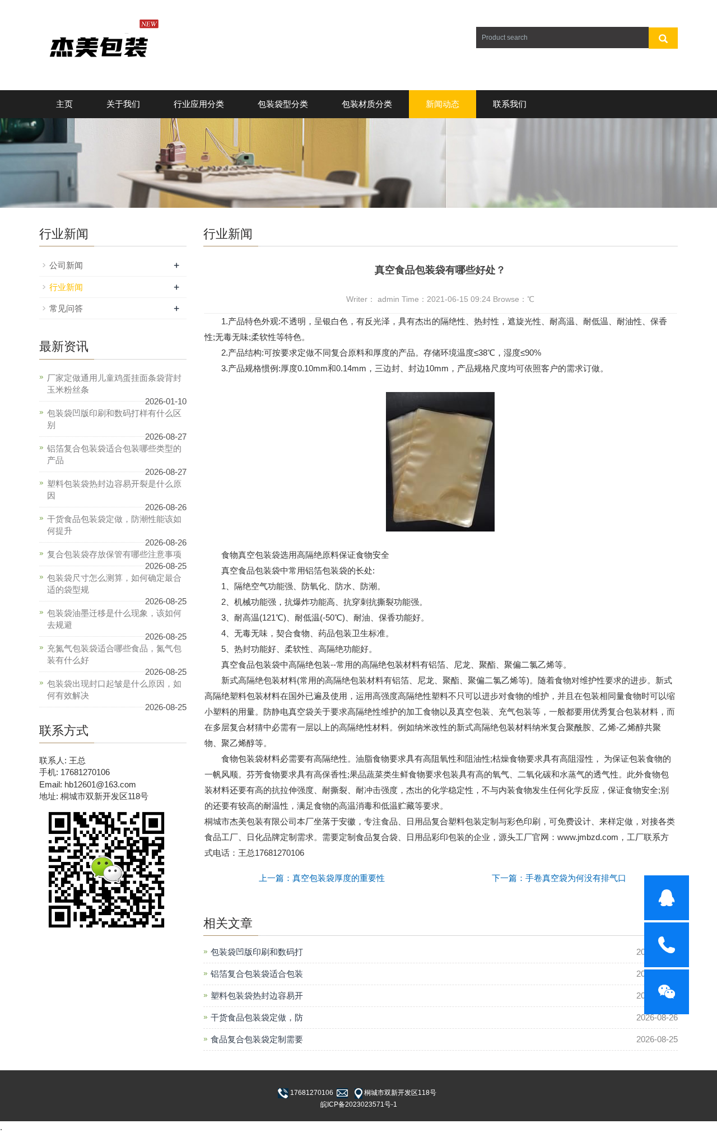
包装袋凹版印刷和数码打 (257, 952)
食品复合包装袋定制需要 (257, 1039)
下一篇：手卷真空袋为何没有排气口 (559, 878)
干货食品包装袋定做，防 (257, 1017)
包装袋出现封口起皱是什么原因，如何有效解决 (114, 689)
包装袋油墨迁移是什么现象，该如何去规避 (114, 619)
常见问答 (66, 308)
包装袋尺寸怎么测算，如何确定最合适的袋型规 (114, 583)
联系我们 (510, 104)
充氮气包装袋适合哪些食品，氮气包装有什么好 (114, 654)
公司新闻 (66, 265)
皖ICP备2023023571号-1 (358, 1104)
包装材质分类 (367, 104)
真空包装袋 (259, 554)
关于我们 (123, 104)
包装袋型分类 (283, 104)
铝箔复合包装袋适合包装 (257, 973)
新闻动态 (442, 104)
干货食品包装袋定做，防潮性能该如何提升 (114, 524)
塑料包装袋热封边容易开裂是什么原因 (114, 489)
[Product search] (663, 38)
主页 (64, 104)
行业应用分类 (199, 104)
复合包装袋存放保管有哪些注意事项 (114, 554)
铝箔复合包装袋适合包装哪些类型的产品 (114, 454)
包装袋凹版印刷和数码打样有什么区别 (114, 419)
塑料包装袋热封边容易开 (257, 995)
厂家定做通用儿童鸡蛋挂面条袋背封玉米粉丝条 (114, 383)
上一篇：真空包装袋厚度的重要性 (322, 878)
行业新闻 (66, 287)
